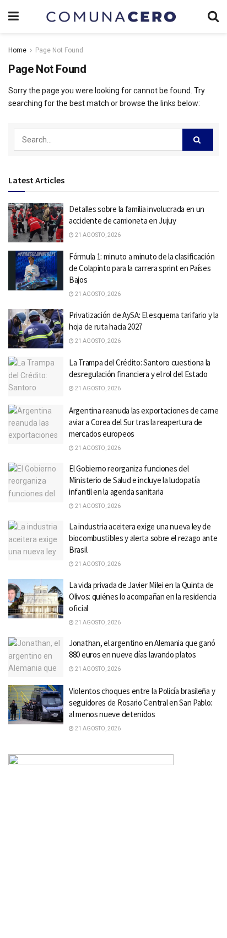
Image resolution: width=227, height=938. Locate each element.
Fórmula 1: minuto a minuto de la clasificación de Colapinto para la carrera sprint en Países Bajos (141, 268)
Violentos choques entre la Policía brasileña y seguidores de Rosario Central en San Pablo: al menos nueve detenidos (142, 702)
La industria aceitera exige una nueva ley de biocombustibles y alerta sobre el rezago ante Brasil (143, 538)
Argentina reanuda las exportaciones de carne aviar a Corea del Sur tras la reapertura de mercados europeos (144, 422)
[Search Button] (197, 140)
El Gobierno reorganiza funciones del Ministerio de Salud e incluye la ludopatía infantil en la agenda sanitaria (134, 480)
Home (17, 50)
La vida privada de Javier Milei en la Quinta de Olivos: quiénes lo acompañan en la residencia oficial (143, 596)
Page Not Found (59, 50)
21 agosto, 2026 (97, 235)
